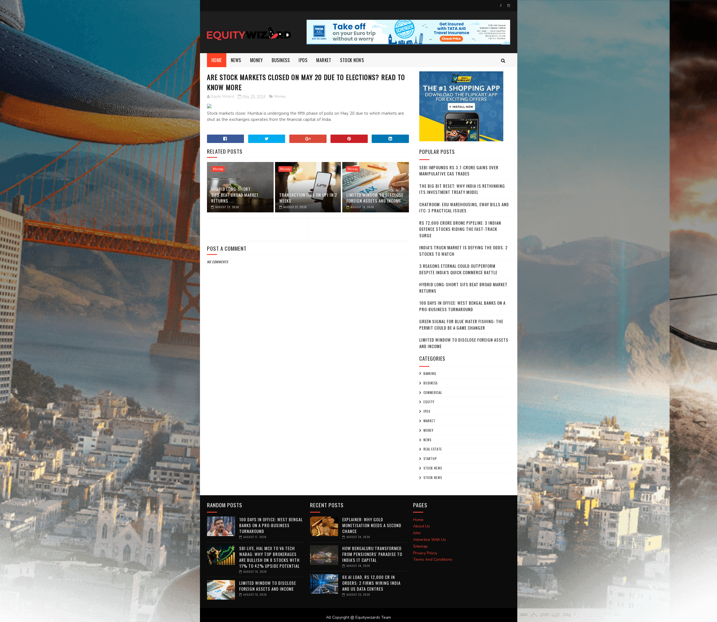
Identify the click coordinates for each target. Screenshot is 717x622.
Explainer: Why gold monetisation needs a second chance (371, 525)
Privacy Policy (425, 553)
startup (430, 458)
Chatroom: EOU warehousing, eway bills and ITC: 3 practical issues (464, 207)
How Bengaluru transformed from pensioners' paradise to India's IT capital (372, 554)
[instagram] (508, 5)
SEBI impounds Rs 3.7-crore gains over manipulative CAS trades (459, 170)
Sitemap (420, 546)
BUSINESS (281, 60)
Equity (428, 402)
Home (216, 60)
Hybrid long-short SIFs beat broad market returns (235, 195)
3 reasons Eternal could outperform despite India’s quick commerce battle (458, 269)
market (323, 60)
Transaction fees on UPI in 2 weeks (308, 198)
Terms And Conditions (432, 559)
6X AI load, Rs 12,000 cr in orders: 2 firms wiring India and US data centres (371, 583)
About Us (421, 526)
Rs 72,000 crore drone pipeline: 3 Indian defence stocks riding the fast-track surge (460, 229)
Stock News (352, 60)
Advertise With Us (429, 539)
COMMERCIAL (432, 392)
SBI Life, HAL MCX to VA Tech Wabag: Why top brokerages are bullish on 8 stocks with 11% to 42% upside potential (269, 557)
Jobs (417, 533)
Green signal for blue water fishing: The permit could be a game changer (461, 324)
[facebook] (501, 5)
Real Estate (432, 449)
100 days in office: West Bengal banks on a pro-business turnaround (462, 306)
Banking (429, 373)
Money (256, 60)
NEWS (236, 60)
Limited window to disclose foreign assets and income (374, 198)
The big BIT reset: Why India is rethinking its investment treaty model (462, 189)
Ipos (303, 60)
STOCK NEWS (432, 477)
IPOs (426, 411)
